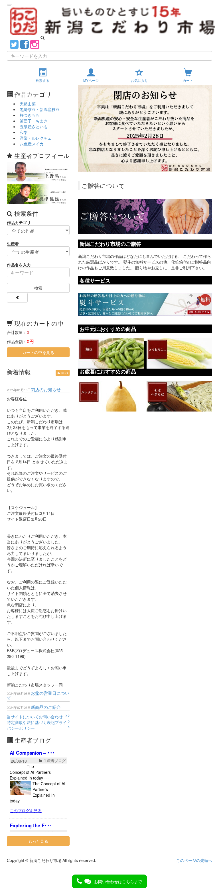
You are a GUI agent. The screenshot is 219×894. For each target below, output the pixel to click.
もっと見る (38, 841)
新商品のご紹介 (46, 707)
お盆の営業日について (38, 695)
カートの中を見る (38, 352)
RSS (64, 372)
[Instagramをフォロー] (34, 43)
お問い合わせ (51, 716)
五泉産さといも (34, 126)
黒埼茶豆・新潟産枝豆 (40, 109)
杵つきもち (30, 115)
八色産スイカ (32, 144)
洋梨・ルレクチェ (36, 138)
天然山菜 (28, 103)
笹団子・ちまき (34, 121)
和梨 (24, 132)
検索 (38, 288)
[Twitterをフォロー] (14, 43)
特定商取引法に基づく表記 (31, 722)
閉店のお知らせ (46, 389)
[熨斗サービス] (145, 303)
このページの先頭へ (194, 860)
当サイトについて (23, 716)
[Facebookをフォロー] (24, 43)
